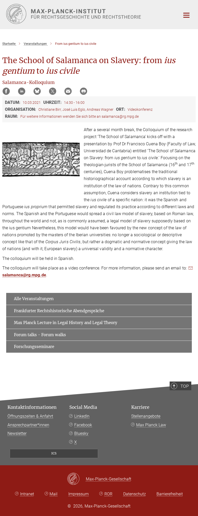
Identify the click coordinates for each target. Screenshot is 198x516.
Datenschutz (134, 494)
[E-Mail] (68, 91)
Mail (53, 494)
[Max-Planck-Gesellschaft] (76, 479)
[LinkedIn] (22, 91)
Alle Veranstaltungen (34, 298)
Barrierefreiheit (169, 494)
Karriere (140, 407)
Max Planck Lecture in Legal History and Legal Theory (65, 322)
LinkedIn (81, 416)
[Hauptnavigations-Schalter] (186, 15)
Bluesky (81, 433)
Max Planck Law (151, 424)
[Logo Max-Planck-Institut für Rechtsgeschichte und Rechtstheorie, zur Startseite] (90, 14)
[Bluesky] (37, 91)
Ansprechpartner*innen (28, 424)
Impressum (78, 494)
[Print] (83, 91)
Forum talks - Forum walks (40, 334)
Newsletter (17, 433)
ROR (108, 494)
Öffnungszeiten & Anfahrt (30, 416)
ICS (53, 453)
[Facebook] (6, 91)
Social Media (83, 407)
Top (184, 386)
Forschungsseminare (34, 346)
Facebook (83, 424)
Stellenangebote (145, 416)
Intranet (27, 494)
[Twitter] (52, 91)
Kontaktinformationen (31, 407)
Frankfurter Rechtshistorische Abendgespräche (59, 310)
